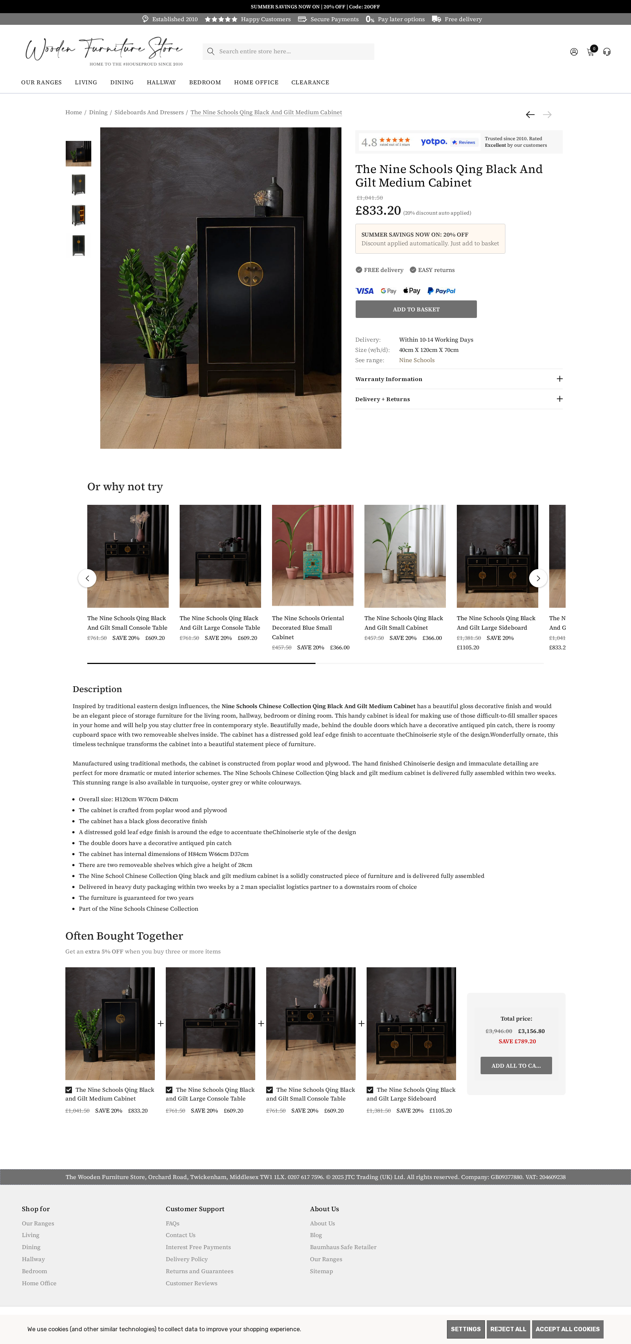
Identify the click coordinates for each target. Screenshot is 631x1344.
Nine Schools (417, 360)
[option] (110, 1044)
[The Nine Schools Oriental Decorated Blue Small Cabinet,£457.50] (312, 556)
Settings (466, 1329)
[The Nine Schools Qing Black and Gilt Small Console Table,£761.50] (128, 556)
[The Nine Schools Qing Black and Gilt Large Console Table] (210, 1023)
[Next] (545, 114)
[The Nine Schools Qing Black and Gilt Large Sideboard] (411, 1023)
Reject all (508, 1329)
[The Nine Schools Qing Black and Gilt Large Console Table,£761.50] (220, 556)
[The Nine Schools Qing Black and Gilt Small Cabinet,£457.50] (405, 556)
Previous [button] (87, 578)
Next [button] (538, 578)
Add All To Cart (517, 1065)
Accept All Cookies (568, 1329)
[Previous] (532, 114)
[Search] (211, 51)
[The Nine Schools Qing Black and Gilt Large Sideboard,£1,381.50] (497, 556)
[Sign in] (573, 51)
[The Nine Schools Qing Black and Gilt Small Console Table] (311, 1023)
